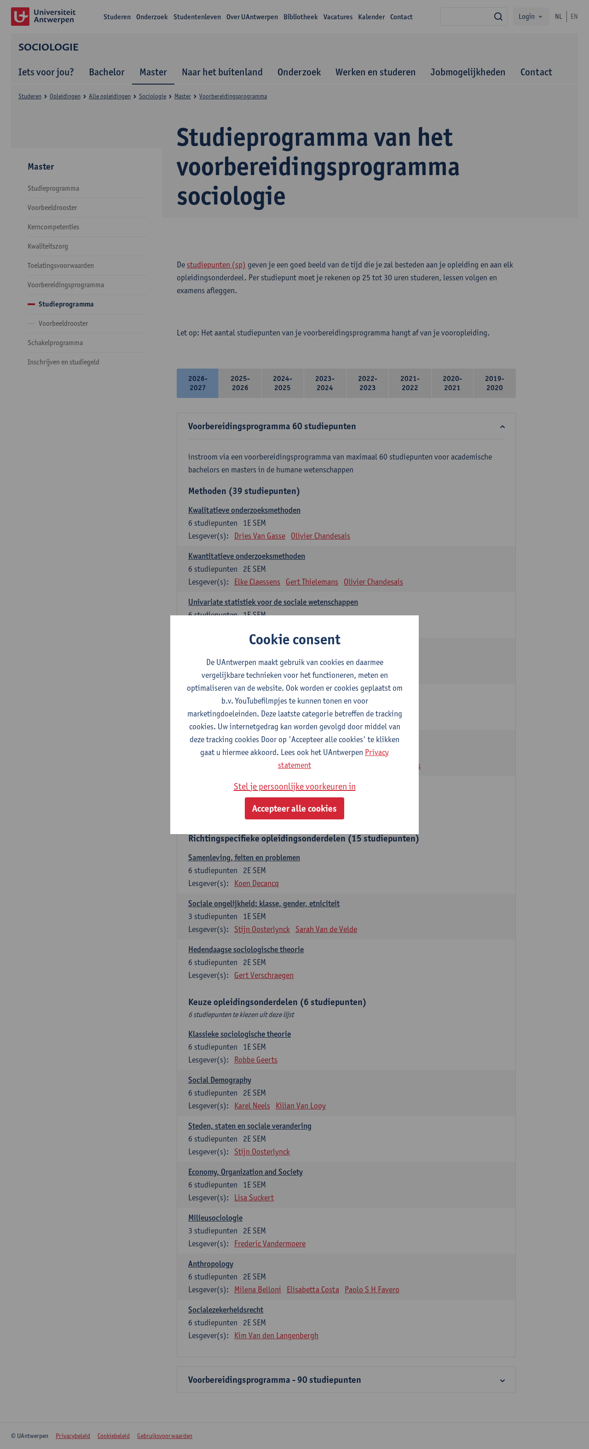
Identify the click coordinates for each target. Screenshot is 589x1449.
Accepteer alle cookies (294, 808)
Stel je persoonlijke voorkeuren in (295, 786)
